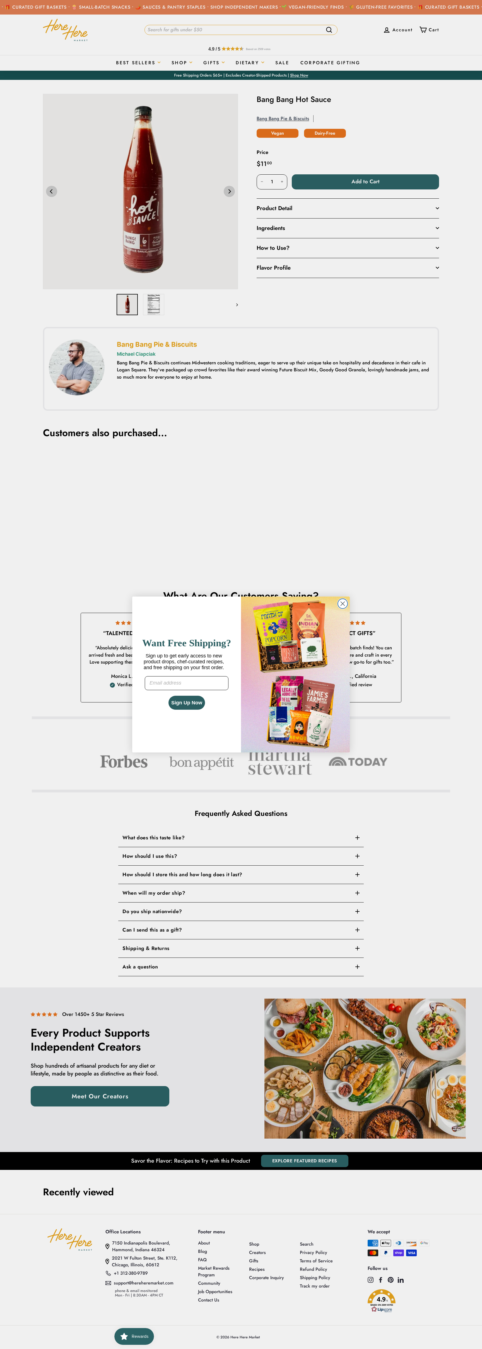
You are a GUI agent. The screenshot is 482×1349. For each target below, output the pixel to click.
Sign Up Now (186, 703)
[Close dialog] (343, 604)
